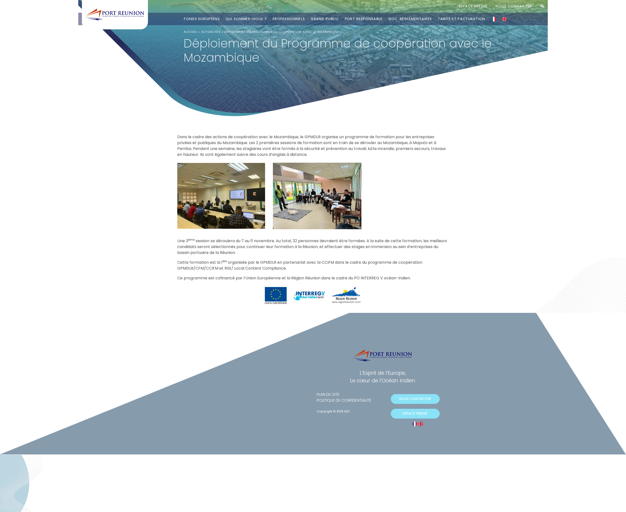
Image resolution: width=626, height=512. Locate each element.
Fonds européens (202, 18)
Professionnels (289, 18)
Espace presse (473, 6)
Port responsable (364, 18)
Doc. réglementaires (410, 18)
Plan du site (328, 394)
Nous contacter (514, 6)
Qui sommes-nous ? (246, 18)
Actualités (211, 32)
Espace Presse (415, 413)
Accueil (191, 32)
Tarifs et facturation (461, 18)
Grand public (325, 18)
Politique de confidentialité (344, 400)
